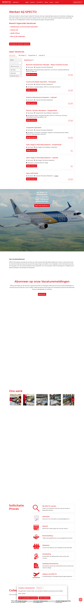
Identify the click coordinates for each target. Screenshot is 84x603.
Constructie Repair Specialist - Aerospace (41, 82)
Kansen (46, 2)
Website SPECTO (78, 2)
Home (26, 2)
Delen (17, 75)
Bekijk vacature (31, 74)
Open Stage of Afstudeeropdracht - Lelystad (42, 158)
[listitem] (42, 399)
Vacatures (32, 2)
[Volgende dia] (73, 399)
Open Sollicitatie (32, 173)
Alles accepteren (44, 598)
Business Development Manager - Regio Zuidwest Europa (47, 65)
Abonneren (42, 294)
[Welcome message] (80, 599)
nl (69, 75)
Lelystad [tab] (42, 55)
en (72, 75)
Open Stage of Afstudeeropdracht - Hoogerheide (43, 144)
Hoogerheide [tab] (32, 55)
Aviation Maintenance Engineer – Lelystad (41, 97)
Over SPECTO (39, 2)
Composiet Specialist (33, 127)
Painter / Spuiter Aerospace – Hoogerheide (41, 110)
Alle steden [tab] (12, 55)
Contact (57, 2)
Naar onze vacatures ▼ (42, 205)
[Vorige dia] (11, 399)
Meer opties (21, 593)
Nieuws (51, 2)
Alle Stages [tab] (22, 55)
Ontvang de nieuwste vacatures (19, 44)
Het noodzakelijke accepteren (28, 598)
